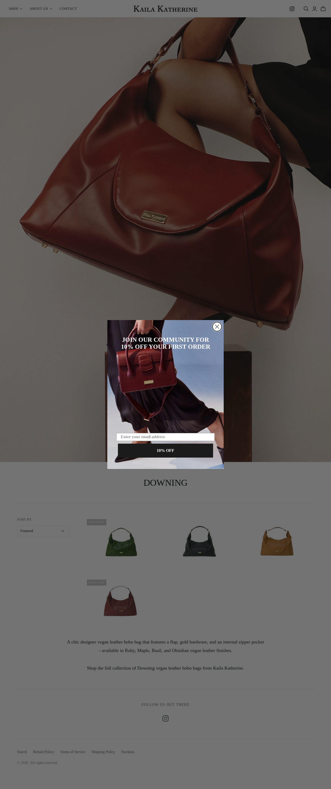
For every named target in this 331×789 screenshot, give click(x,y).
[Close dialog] (217, 326)
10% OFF (165, 450)
